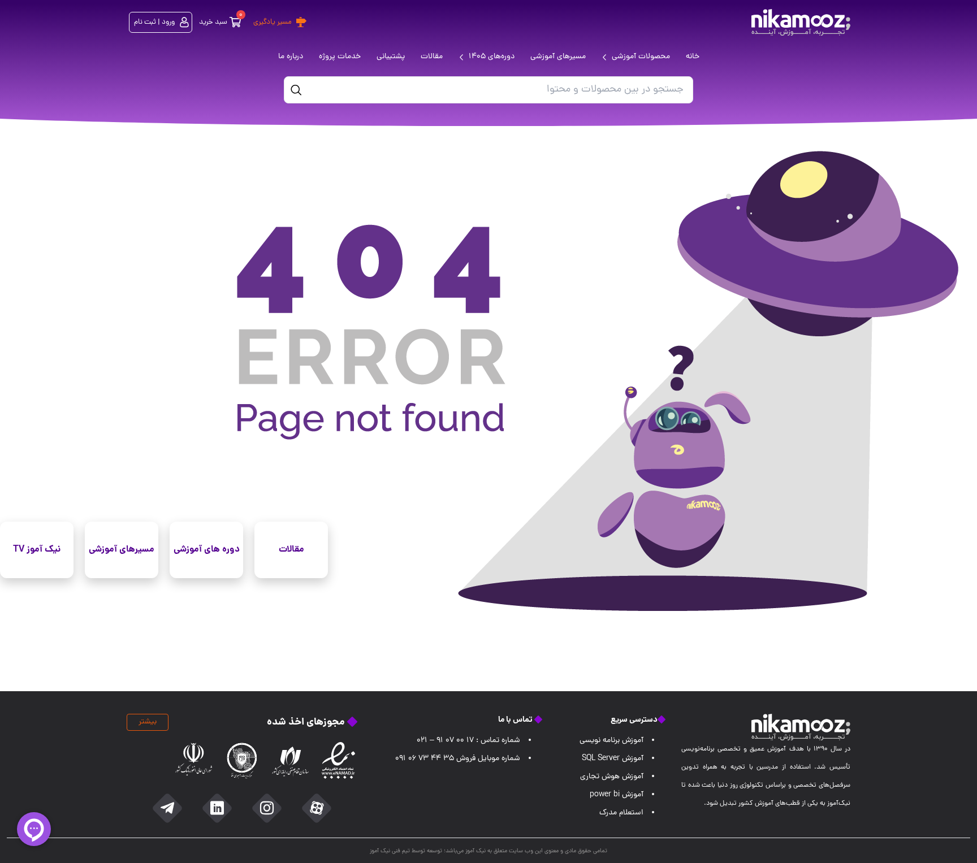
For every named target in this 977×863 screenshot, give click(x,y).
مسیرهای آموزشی (121, 550)
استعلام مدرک (621, 813)
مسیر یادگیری (272, 22)
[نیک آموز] (800, 22)
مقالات (291, 550)
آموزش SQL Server (612, 759)
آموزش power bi (616, 795)
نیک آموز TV (36, 550)
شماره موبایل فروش (457, 759)
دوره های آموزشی (207, 550)
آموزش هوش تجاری (611, 777)
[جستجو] (296, 90)
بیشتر (148, 722)
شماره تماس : (468, 741)
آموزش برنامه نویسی (611, 741)
